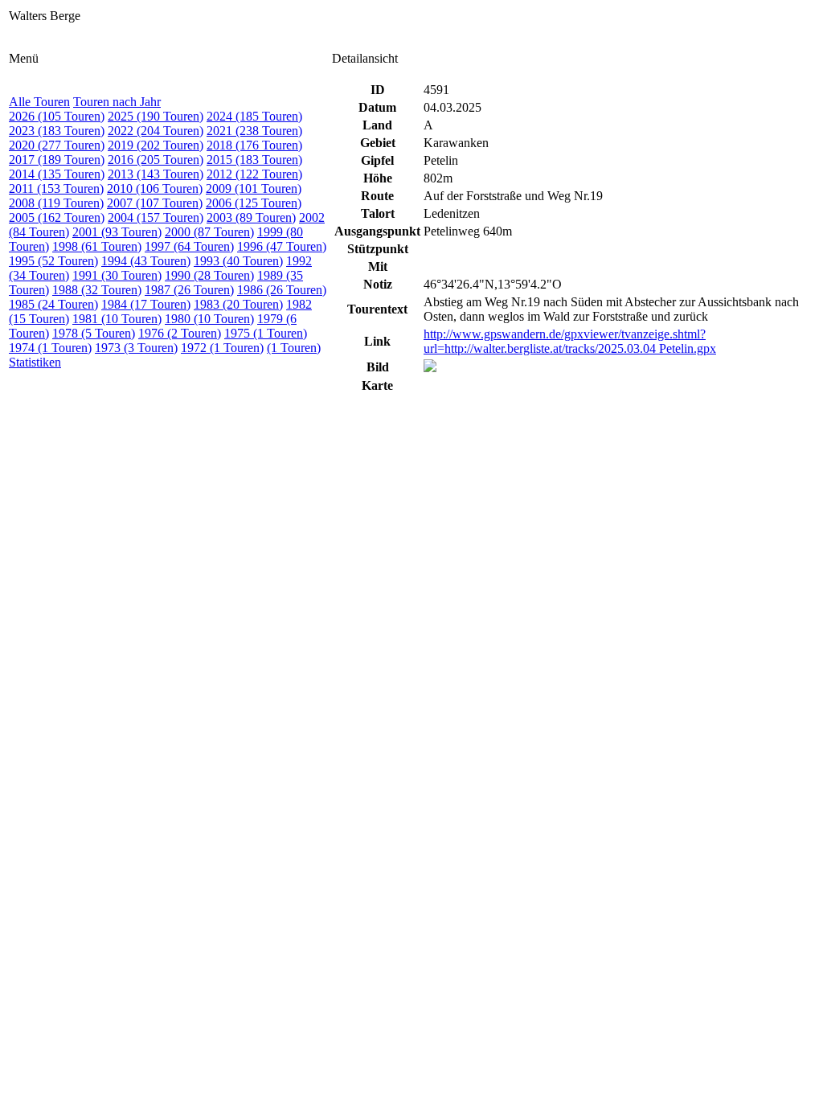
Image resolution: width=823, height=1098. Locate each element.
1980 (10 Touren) (209, 319)
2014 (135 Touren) (56, 174)
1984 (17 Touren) (145, 304)
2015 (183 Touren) (254, 159)
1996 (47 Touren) (281, 246)
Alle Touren (39, 102)
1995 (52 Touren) (53, 261)
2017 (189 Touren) (56, 159)
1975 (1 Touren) (265, 333)
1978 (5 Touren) (93, 333)
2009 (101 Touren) (253, 188)
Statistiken (35, 362)
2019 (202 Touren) (155, 145)
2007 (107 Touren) (155, 203)
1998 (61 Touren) (96, 246)
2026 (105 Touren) (56, 116)
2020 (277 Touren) (56, 145)
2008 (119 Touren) (56, 203)
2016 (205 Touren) (155, 159)
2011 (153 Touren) (56, 188)
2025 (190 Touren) (155, 116)
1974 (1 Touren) (50, 347)
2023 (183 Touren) (56, 130)
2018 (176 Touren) (254, 145)
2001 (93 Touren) (117, 232)
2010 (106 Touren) (155, 188)
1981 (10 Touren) (117, 319)
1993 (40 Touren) (238, 261)
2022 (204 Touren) (155, 130)
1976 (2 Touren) (179, 333)
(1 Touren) (294, 347)
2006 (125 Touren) (253, 203)
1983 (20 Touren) (238, 304)
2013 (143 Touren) (155, 174)
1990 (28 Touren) (209, 275)
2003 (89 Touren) (251, 217)
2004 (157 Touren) (155, 217)
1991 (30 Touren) (117, 275)
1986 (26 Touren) (281, 290)
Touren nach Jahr (117, 102)
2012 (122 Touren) (254, 174)
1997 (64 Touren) (189, 246)
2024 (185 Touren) (254, 116)
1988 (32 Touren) (96, 290)
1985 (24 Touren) (53, 304)
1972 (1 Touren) (222, 347)
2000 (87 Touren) (209, 232)
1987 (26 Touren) (189, 290)
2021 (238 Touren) (254, 130)
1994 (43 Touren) (145, 261)
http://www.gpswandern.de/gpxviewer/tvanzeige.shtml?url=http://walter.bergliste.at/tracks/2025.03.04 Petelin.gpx (570, 341)
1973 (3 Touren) (136, 347)
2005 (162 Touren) (56, 217)
